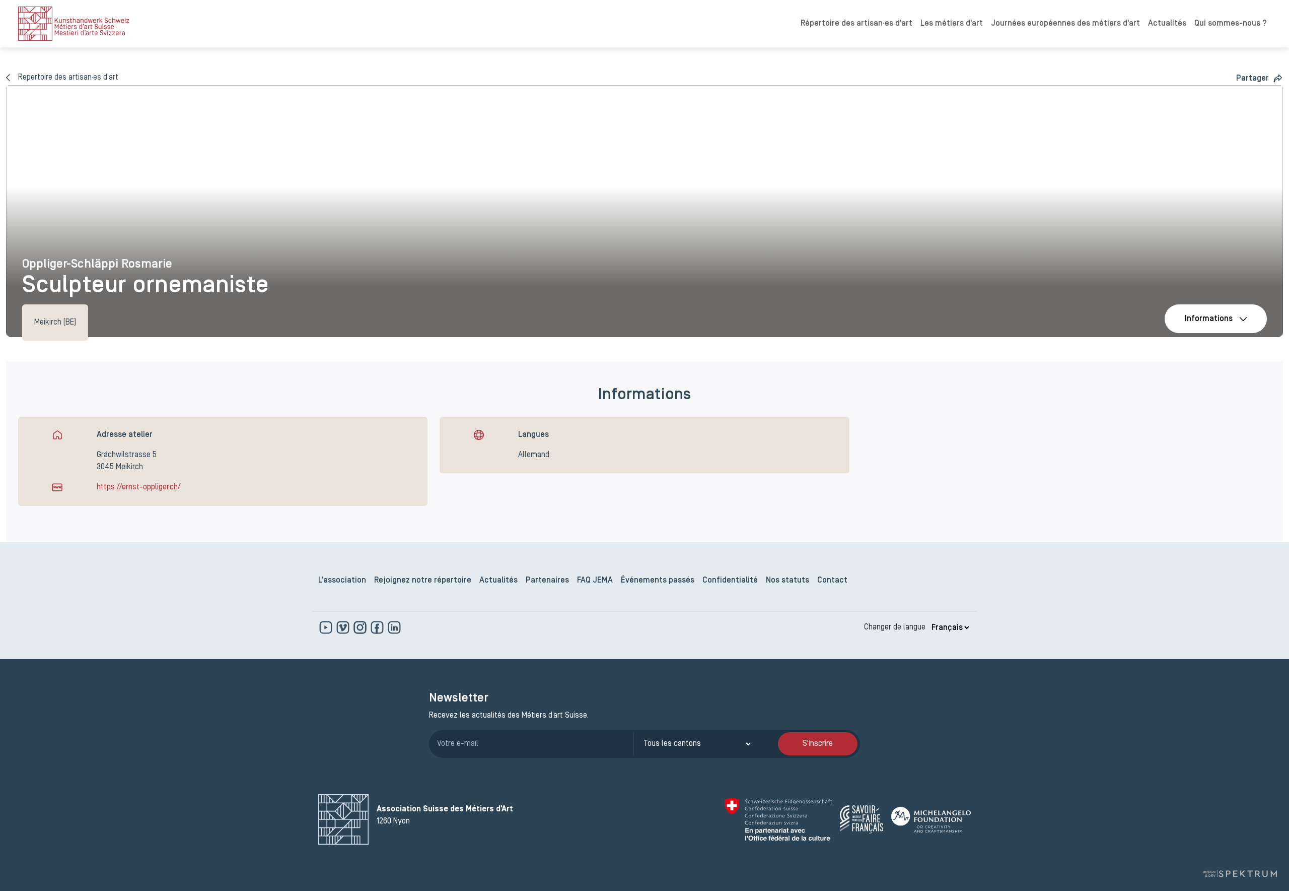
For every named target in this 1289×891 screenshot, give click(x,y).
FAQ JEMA (595, 580)
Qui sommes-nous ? (1230, 23)
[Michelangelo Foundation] (931, 820)
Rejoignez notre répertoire (422, 580)
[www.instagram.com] (361, 627)
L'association (342, 580)
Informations (1209, 319)
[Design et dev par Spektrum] (1239, 873)
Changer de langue (894, 627)
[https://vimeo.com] (343, 627)
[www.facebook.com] (378, 627)
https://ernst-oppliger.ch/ (138, 487)
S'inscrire (818, 743)
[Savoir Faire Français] (861, 819)
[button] (1259, 78)
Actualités (1167, 23)
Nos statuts (787, 580)
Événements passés (657, 580)
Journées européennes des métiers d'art (1065, 23)
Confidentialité (730, 580)
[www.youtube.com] (326, 627)
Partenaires (547, 580)
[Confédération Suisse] (778, 819)
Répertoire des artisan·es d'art (856, 23)
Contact (832, 580)
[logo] (73, 23)
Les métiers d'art (951, 23)
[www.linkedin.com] (394, 627)
